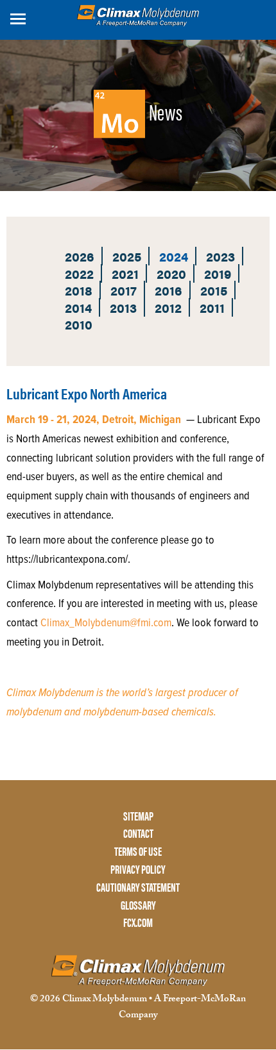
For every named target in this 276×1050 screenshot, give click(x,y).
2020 (171, 273)
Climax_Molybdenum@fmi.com (105, 623)
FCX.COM (138, 922)
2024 (173, 256)
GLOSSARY (138, 905)
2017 (123, 290)
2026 (79, 256)
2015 (213, 290)
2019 (217, 273)
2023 (220, 256)
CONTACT (138, 833)
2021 (125, 273)
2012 (168, 307)
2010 (78, 324)
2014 (78, 307)
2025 (126, 256)
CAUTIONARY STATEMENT (138, 887)
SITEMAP (138, 816)
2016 (168, 290)
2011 (212, 307)
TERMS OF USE (138, 851)
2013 (123, 307)
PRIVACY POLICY (138, 869)
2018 (78, 290)
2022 (79, 273)
